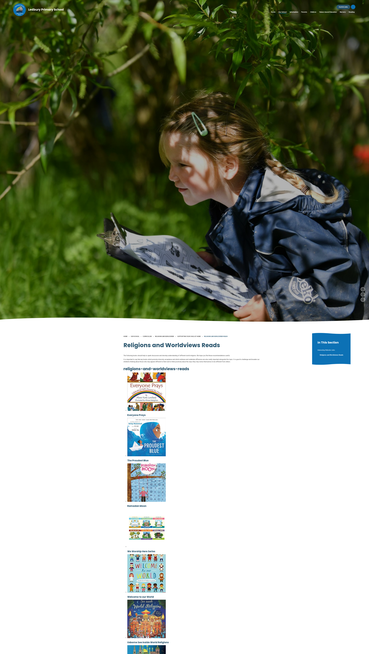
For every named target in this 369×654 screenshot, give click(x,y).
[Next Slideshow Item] (363, 289)
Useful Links (343, 7)
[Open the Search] (353, 7)
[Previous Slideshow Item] (363, 294)
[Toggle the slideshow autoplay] (363, 300)
